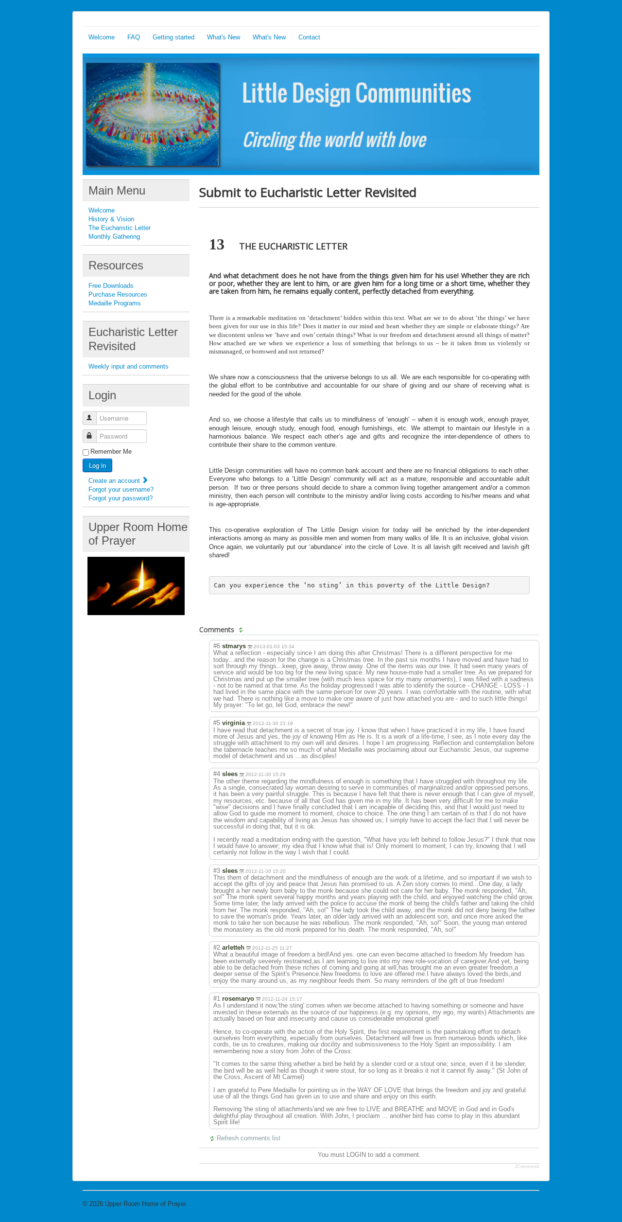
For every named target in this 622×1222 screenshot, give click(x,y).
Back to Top (522, 1203)
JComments (527, 1166)
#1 (216, 998)
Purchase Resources (117, 294)
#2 (216, 947)
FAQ (133, 37)
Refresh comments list (248, 1138)
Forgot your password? (120, 498)
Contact (309, 37)
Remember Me (111, 451)
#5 (216, 722)
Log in (97, 465)
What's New (223, 37)
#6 (216, 646)
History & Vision (111, 219)
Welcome (101, 37)
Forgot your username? (121, 489)
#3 (216, 870)
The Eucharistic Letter (119, 227)
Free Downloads (111, 285)
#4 (216, 774)
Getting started (173, 37)
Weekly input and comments (128, 366)
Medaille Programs (114, 303)
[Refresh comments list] (242, 630)
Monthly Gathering (114, 236)
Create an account (115, 480)
